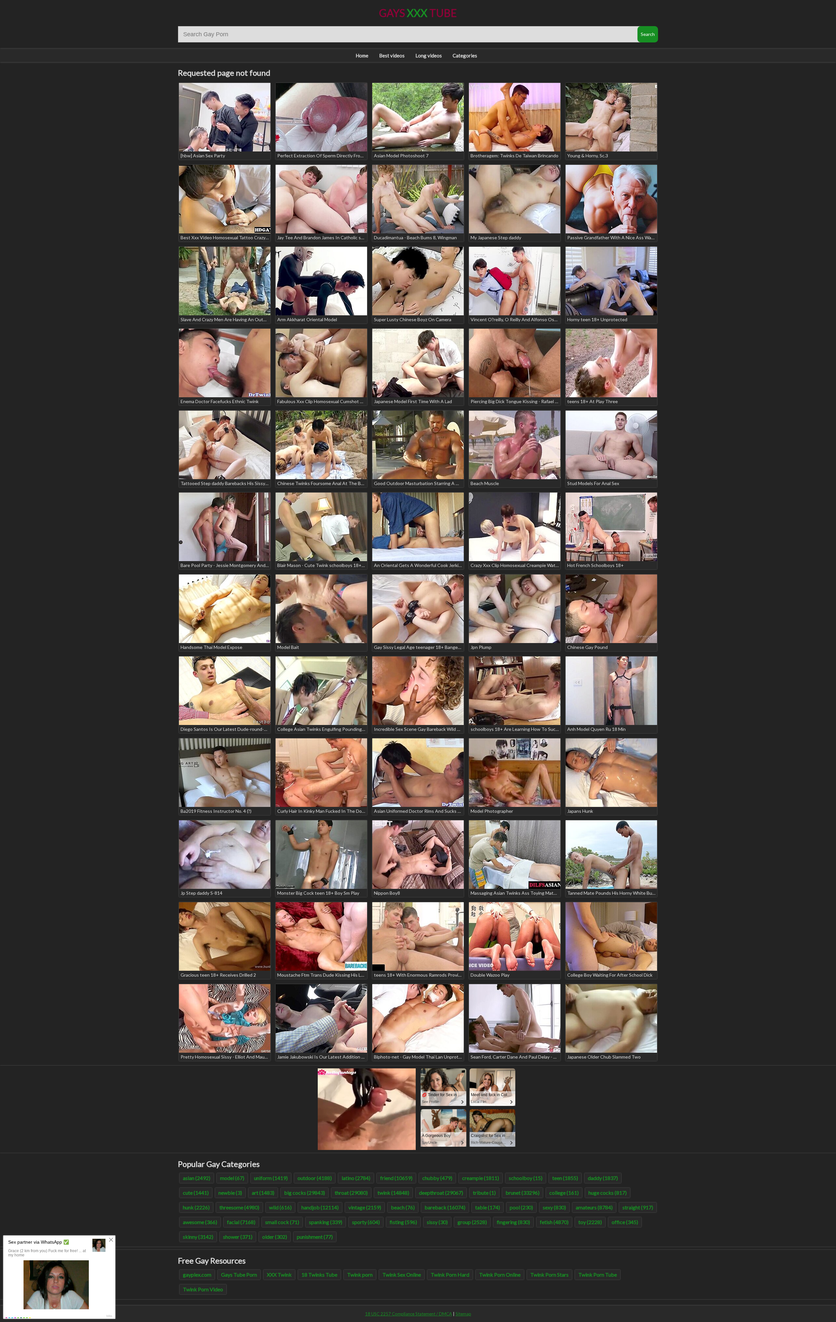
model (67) (232, 1178)
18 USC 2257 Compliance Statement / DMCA (408, 1313)
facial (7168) (241, 1222)
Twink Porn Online (500, 1274)
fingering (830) (513, 1222)
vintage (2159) (364, 1207)
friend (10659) (396, 1178)
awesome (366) (200, 1222)
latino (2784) (356, 1178)
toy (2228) (590, 1222)
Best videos (392, 55)
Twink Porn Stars (549, 1274)
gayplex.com (197, 1274)
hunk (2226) (196, 1207)
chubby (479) (437, 1178)
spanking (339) (325, 1222)
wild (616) (280, 1207)
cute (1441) (196, 1192)
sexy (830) (554, 1207)
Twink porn (360, 1274)
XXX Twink (279, 1274)
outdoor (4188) (314, 1178)
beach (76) (403, 1207)
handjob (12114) (320, 1207)
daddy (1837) (603, 1178)
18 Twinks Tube (319, 1274)
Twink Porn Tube (597, 1274)
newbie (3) (230, 1192)
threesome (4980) (239, 1207)
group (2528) (472, 1222)
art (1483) (263, 1192)
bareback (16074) (445, 1207)
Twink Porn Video (203, 1289)
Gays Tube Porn (239, 1274)
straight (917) (637, 1207)
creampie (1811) (480, 1178)
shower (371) (237, 1237)
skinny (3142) (198, 1237)
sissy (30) (437, 1222)
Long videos (428, 55)
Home (362, 55)
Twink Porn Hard (450, 1274)
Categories (465, 55)
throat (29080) (351, 1192)
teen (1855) (565, 1178)
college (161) (564, 1192)
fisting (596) (403, 1222)
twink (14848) (393, 1192)
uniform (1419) (271, 1178)
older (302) (274, 1237)
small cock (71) (282, 1222)
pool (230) (521, 1207)
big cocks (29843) (304, 1192)
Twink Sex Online (401, 1274)
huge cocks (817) (607, 1192)
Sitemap (463, 1313)
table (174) (487, 1207)
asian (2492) (196, 1178)
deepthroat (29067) (441, 1192)
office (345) (625, 1222)
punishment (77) (315, 1237)
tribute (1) (484, 1192)
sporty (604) (366, 1222)
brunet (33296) (522, 1192)
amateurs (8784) (594, 1207)
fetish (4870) (554, 1222)
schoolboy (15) (525, 1178)
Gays (418, 13)
